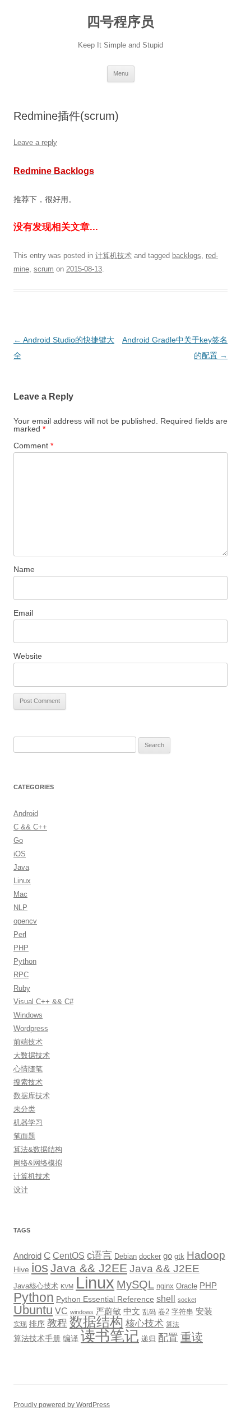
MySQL (135, 1284)
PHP (21, 948)
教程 (57, 1323)
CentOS (69, 1255)
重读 (191, 1337)
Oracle (186, 1286)
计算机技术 (113, 255)
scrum (44, 269)
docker (150, 1256)
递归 (148, 1338)
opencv (25, 921)
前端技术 (28, 1042)
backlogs (186, 255)
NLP (20, 907)
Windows (28, 1015)
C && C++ (30, 827)
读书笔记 (110, 1336)
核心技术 (145, 1323)
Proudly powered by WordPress (61, 1405)
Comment (33, 445)
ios (39, 1267)
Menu (120, 73)
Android (25, 813)
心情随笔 (28, 1069)
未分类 (24, 1109)
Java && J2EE (88, 1268)
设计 (20, 1189)
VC (61, 1311)
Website (27, 655)
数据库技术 (31, 1095)
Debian (125, 1256)
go (167, 1255)
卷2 (163, 1311)
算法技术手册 (37, 1338)
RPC (21, 975)
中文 (131, 1311)
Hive (21, 1269)
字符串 (182, 1311)
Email (23, 612)
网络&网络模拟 (37, 1163)
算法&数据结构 (37, 1149)
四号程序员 (120, 21)
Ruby (21, 988)
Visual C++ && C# (43, 1001)
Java (21, 867)
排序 (37, 1323)
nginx (165, 1286)
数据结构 (96, 1322)
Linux (22, 880)
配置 (168, 1337)
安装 (204, 1311)
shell (165, 1298)
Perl (19, 934)
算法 (172, 1324)
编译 (70, 1338)
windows (82, 1312)
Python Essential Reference (105, 1299)
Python (24, 961)
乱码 (149, 1312)
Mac (20, 894)
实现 (20, 1324)
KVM (67, 1286)
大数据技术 (31, 1055)
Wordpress (30, 1028)
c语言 (99, 1255)
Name (24, 569)
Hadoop (206, 1255)
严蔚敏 (108, 1311)
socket (187, 1299)
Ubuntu (33, 1310)
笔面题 (24, 1136)
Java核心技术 (35, 1286)
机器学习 (28, 1122)
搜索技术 (28, 1082)
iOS (19, 854)
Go (18, 840)
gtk (179, 1256)
